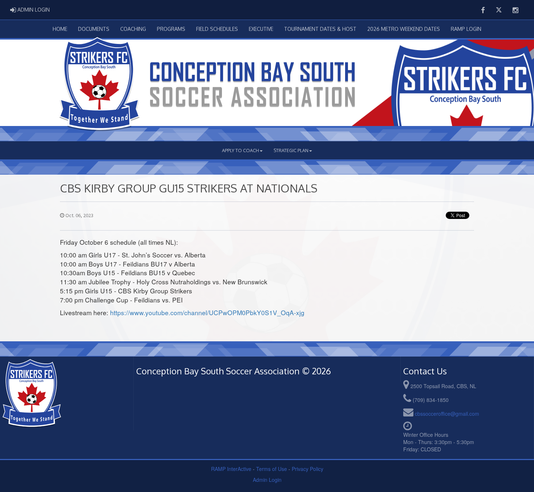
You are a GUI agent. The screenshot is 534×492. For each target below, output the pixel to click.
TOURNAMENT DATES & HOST (320, 29)
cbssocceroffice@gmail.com (447, 413)
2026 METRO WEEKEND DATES (403, 29)
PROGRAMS (171, 29)
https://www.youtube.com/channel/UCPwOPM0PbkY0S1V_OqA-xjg (207, 312)
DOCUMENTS (93, 29)
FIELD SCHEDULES (217, 29)
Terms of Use (271, 468)
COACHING (133, 29)
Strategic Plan (291, 150)
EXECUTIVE (261, 29)
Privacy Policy (307, 468)
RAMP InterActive (231, 468)
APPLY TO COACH (240, 150)
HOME (60, 29)
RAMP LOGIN (466, 29)
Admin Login (267, 479)
